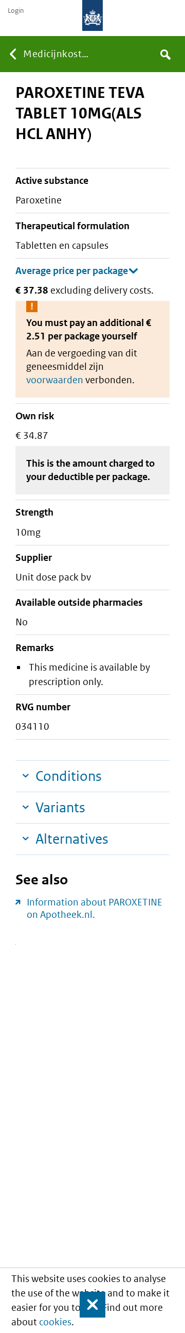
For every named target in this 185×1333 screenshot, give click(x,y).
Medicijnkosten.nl (58, 54)
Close (88, 1304)
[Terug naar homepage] (92, 15)
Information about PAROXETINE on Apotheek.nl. (94, 908)
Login (16, 11)
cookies (55, 1322)
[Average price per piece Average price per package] (76, 271)
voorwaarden (54, 380)
